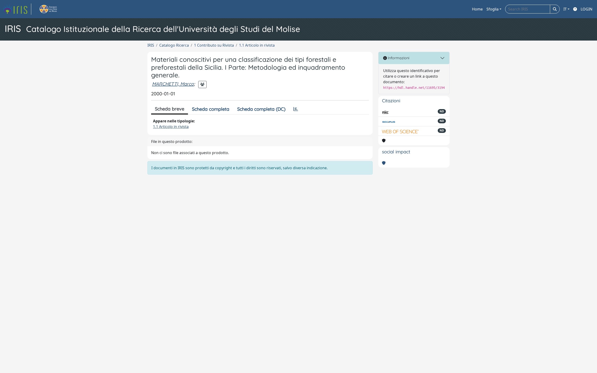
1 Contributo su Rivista (214, 45)
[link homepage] (17, 9)
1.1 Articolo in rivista (257, 45)
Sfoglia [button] (492, 9)
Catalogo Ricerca (174, 45)
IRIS (150, 45)
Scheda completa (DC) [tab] (261, 109)
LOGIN (586, 9)
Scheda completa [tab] (210, 109)
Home (477, 9)
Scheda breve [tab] (169, 109)
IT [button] (565, 9)
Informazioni (398, 57)
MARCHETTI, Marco (173, 84)
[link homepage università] (53, 9)
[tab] (295, 109)
